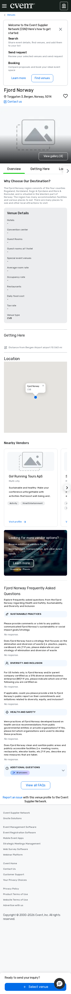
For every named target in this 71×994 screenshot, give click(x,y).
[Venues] (64, 6)
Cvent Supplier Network (16, 812)
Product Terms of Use (15, 894)
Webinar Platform (13, 854)
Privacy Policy (11, 888)
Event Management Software (19, 827)
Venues (11, 14)
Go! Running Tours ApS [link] (26, 476)
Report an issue (12, 797)
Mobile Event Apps (13, 838)
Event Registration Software (19, 832)
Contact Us (9, 869)
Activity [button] (13, 503)
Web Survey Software (15, 849)
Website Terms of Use (15, 899)
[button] (35, 397)
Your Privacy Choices (15, 880)
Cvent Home (10, 863)
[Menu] (4, 6)
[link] (30, 461)
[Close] (61, 29)
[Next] (67, 170)
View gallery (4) (53, 156)
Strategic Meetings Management (21, 843)
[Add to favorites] (65, 96)
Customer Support (13, 874)
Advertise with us (13, 905)
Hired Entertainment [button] (33, 503)
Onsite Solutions (12, 818)
